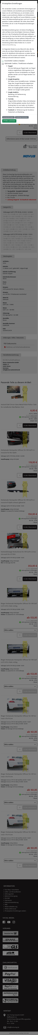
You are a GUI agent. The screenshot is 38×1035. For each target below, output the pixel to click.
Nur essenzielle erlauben (8, 117)
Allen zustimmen (10, 121)
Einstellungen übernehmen (21, 117)
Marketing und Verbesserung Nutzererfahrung (17, 94)
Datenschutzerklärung (9, 45)
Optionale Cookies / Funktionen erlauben (19, 63)
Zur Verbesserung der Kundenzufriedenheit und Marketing (21, 111)
